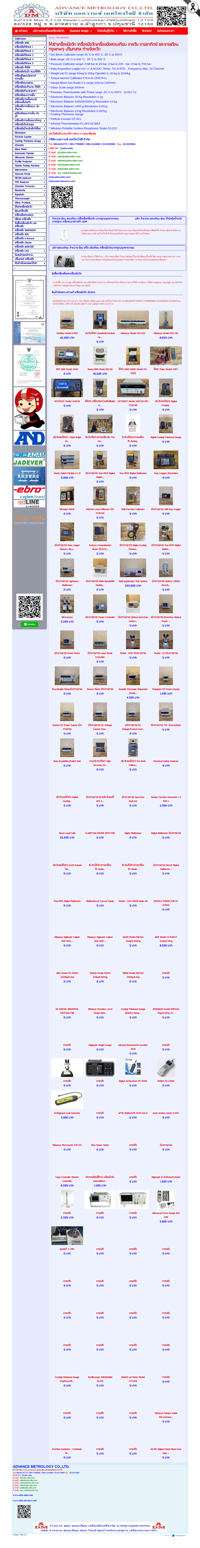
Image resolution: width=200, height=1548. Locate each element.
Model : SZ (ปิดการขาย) (166, 653)
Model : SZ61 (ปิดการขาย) (133, 653)
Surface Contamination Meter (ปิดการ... (100, 547)
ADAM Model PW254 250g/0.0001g (133, 939)
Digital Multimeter (133, 833)
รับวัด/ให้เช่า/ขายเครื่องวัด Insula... (100, 867)
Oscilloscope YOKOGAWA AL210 (100, 1379)
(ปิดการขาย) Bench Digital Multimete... (166, 867)
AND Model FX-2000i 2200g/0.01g (67, 975)
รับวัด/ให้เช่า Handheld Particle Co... (100, 335)
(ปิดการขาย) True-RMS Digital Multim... (100, 475)
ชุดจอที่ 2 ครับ (67, 1249)
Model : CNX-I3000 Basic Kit (133, 901)
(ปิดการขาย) (166, 1145)
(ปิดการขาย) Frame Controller (100, 617)
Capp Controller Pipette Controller (67, 1179)
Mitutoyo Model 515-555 (133, 333)
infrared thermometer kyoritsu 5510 (133, 1047)
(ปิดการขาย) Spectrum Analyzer (133, 799)
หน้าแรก (51, 37)
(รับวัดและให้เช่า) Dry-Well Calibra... (133, 763)
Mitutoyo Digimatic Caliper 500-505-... (67, 939)
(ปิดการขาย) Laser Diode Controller (100, 655)
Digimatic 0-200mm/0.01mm (166, 1177)
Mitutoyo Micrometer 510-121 (67, 1145)
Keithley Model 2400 (67, 333)
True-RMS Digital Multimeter (133, 473)
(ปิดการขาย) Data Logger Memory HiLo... (67, 547)
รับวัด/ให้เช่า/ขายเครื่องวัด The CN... (100, 439)
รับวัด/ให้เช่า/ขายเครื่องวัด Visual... (133, 867)
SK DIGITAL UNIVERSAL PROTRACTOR (67, 1011)
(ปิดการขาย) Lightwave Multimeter (67, 583)
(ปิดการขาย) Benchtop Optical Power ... (166, 619)
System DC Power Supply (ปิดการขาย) (67, 727)
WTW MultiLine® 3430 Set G (133, 1113)
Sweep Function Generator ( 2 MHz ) (166, 799)
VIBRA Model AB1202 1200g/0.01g (133, 975)
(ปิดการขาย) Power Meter (67, 653)
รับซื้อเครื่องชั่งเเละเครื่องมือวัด (67, 274)
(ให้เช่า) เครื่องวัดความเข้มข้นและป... (100, 403)
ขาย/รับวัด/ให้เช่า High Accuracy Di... (100, 763)
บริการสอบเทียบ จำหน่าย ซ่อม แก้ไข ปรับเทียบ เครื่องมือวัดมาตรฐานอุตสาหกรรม (93, 248)
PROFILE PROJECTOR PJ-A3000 (166, 903)
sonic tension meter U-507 (166, 1113)
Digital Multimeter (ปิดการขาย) (166, 833)
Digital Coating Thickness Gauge (166, 437)
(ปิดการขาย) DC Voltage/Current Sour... (133, 727)
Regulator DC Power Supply (166, 689)
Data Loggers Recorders (166, 473)
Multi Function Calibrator (133, 509)
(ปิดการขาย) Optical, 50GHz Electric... (166, 583)
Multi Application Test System (133, 581)
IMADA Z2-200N (166, 1081)
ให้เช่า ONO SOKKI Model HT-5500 (133, 371)
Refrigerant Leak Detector (67, 1113)
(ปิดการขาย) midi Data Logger (166, 509)
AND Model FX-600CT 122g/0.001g (166, 939)
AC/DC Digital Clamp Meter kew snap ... (166, 1451)
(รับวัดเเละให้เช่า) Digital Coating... (166, 403)
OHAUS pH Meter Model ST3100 (133, 1379)
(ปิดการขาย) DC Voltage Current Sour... (100, 727)
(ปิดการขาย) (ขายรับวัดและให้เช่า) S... (100, 799)
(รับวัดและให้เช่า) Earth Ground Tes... (67, 867)
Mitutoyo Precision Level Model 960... (100, 1011)
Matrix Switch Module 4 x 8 (67, 473)
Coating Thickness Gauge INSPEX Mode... (133, 1011)
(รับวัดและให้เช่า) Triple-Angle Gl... (67, 439)
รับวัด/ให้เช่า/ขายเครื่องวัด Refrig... (133, 439)
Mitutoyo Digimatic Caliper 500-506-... (100, 939)
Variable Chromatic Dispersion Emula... (133, 691)
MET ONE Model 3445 (67, 369)
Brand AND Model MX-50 (100, 369)
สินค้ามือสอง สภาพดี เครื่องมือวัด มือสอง (73, 292)
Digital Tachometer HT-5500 (133, 1081)
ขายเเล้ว (166, 973)
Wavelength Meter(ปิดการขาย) (67, 689)
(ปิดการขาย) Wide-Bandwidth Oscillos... (100, 583)
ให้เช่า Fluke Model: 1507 (166, 369)
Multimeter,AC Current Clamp (100, 901)
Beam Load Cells (67, 833)
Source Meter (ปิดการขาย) (100, 689)
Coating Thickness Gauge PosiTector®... (67, 1379)
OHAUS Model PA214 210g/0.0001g (100, 975)
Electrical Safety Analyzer (166, 761)
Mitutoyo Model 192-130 (166, 333)
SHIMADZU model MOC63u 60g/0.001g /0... (166, 1011)
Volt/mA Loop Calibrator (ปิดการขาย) (100, 511)
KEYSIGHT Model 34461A (67, 401)
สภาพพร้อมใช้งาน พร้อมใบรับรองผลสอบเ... (100, 1179)
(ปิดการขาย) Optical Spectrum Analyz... (133, 619)
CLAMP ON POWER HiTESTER (100, 833)
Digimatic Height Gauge (100, 1045)
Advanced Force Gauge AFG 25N (166, 1215)
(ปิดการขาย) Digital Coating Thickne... (133, 547)
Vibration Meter (67, 509)
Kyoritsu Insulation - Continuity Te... (67, 1451)
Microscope (67, 617)
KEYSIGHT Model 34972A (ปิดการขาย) (133, 403)
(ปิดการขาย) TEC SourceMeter (166, 725)
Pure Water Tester (100, 1145)
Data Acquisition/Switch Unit (67, 761)
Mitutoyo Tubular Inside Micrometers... (166, 1415)
